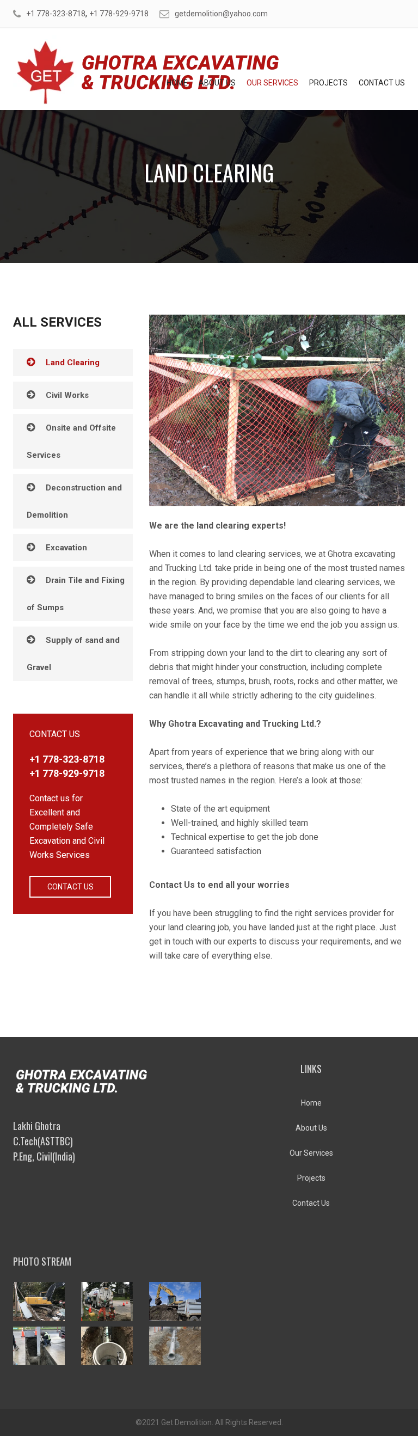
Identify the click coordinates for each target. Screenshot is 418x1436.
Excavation (66, 548)
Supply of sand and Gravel (73, 653)
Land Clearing (73, 362)
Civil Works (67, 395)
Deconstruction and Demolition (74, 501)
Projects (328, 82)
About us (217, 82)
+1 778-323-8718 (55, 13)
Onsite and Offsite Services (71, 441)
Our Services (272, 82)
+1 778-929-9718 (119, 13)
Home (177, 82)
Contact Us (382, 82)
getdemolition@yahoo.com (221, 13)
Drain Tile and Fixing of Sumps (76, 593)
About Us (311, 1128)
